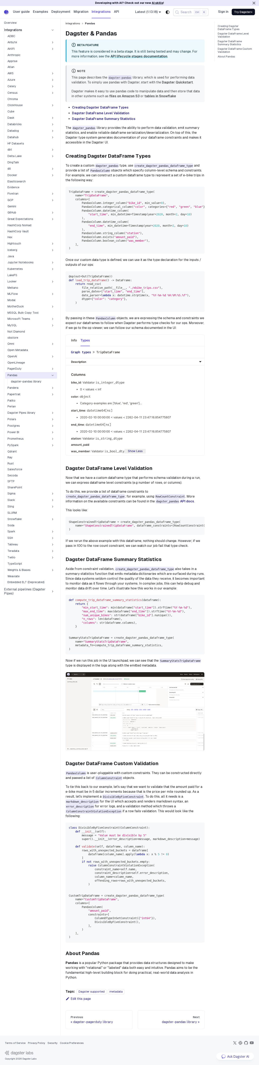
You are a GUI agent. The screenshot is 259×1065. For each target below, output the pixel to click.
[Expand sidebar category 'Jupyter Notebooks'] (52, 262)
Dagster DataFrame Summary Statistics (103, 119)
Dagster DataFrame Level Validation (100, 113)
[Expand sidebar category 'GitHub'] (52, 212)
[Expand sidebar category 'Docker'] (52, 175)
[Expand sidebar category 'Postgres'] (52, 426)
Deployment (60, 12)
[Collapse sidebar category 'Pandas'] (52, 375)
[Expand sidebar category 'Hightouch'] (52, 243)
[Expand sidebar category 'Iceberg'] (52, 250)
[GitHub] (246, 1044)
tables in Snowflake (160, 96)
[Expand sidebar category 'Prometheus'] (52, 439)
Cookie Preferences (72, 1043)
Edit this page (81, 999)
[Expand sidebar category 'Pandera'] (52, 388)
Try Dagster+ (243, 12)
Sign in (223, 12)
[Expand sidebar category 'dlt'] (52, 169)
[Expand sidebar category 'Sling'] (52, 506)
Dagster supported (91, 991)
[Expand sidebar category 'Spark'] (52, 531)
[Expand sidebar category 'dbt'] (52, 149)
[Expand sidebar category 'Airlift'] (52, 49)
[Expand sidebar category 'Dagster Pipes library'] (52, 413)
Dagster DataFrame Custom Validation (235, 50)
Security (52, 1043)
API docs (187, 501)
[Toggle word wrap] (192, 191)
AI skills (157, 2)
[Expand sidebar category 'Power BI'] (52, 432)
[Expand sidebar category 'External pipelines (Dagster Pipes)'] (52, 591)
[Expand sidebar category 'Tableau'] (52, 544)
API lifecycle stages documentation (138, 56)
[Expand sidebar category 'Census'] (52, 93)
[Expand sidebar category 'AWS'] (52, 73)
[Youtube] (251, 1044)
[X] (234, 1044)
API (116, 12)
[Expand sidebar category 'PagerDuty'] (52, 369)
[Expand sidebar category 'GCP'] (52, 200)
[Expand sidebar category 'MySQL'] (52, 325)
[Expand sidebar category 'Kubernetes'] (52, 269)
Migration (81, 12)
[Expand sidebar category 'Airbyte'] (52, 42)
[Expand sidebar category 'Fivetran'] (52, 194)
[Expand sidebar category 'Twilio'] (52, 557)
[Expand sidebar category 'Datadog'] (52, 131)
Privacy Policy (36, 1043)
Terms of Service (15, 1043)
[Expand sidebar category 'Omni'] (52, 344)
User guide (21, 12)
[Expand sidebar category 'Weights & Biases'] (52, 570)
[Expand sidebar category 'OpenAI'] (52, 356)
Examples (40, 12)
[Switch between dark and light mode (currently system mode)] (167, 12)
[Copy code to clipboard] (199, 191)
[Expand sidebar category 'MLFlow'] (52, 294)
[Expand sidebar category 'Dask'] (52, 118)
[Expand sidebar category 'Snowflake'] (52, 519)
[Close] (254, 3)
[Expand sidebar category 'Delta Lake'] (52, 156)
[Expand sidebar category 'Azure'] (52, 80)
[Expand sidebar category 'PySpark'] (52, 445)
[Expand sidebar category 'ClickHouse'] (52, 105)
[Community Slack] (240, 1044)
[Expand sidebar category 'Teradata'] (52, 551)
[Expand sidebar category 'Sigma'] (52, 493)
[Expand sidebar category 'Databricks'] (52, 124)
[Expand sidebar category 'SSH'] (52, 538)
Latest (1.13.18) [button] (146, 12)
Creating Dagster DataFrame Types (100, 107)
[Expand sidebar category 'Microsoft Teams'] (52, 319)
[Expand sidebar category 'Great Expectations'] (52, 219)
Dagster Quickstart (177, 82)
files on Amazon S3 (124, 96)
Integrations (101, 12)
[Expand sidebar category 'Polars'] (52, 419)
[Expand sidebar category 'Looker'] (52, 281)
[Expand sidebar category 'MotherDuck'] (52, 306)
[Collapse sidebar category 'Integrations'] (52, 30)
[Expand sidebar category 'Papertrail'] (52, 394)
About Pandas (226, 56)
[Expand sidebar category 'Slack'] (52, 500)
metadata (116, 991)
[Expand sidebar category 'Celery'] (52, 86)
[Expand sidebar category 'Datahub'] (52, 137)
